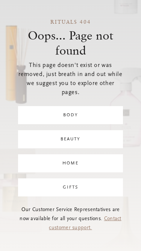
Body (70, 115)
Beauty (70, 139)
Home (70, 163)
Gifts (70, 187)
